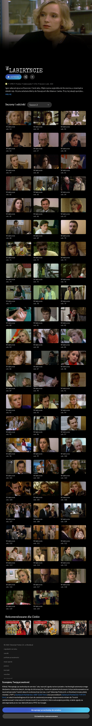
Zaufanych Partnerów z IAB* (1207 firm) (31, 695)
